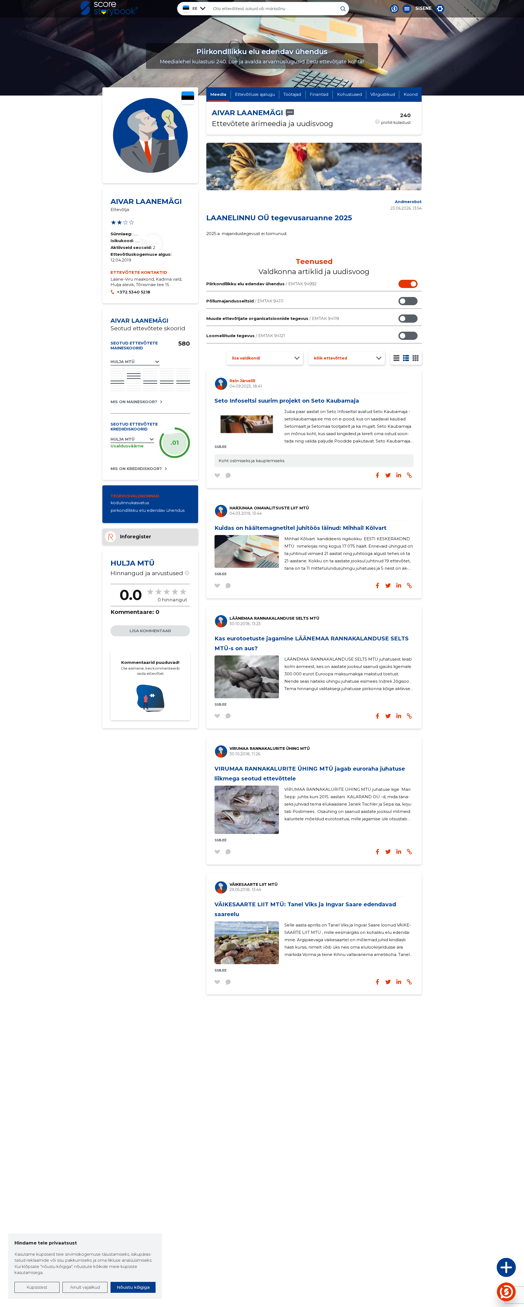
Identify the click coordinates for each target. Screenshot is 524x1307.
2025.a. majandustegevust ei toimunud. (246, 233)
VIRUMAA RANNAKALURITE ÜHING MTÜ (270, 748)
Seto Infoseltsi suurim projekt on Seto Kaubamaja (287, 400)
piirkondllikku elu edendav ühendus (147, 510)
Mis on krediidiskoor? (136, 468)
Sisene (423, 8)
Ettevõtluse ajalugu (255, 94)
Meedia (218, 94)
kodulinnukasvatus (130, 502)
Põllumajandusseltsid (245, 301)
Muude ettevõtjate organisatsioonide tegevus (272, 318)
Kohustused (349, 94)
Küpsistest (36, 1287)
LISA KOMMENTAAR (150, 630)
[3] (406, 358)
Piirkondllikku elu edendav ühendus (261, 283)
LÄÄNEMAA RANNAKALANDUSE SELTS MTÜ (274, 618)
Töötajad (292, 94)
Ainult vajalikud (85, 1287)
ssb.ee (221, 447)
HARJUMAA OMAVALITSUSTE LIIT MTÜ (269, 508)
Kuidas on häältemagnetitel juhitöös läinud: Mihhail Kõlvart (300, 528)
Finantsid (319, 94)
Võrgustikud (382, 94)
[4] (415, 358)
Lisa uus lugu (485, 1269)
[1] (396, 358)
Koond (411, 94)
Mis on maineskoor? (134, 401)
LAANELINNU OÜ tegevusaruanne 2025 (279, 217)
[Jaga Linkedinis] (399, 475)
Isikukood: (123, 240)
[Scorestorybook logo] (109, 8)
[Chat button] (394, 8)
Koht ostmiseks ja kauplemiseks (251, 460)
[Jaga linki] (409, 475)
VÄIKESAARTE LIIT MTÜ (254, 884)
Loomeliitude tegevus (245, 335)
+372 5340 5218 (133, 292)
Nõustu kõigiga (133, 1287)
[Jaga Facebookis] (377, 475)
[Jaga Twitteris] (388, 475)
